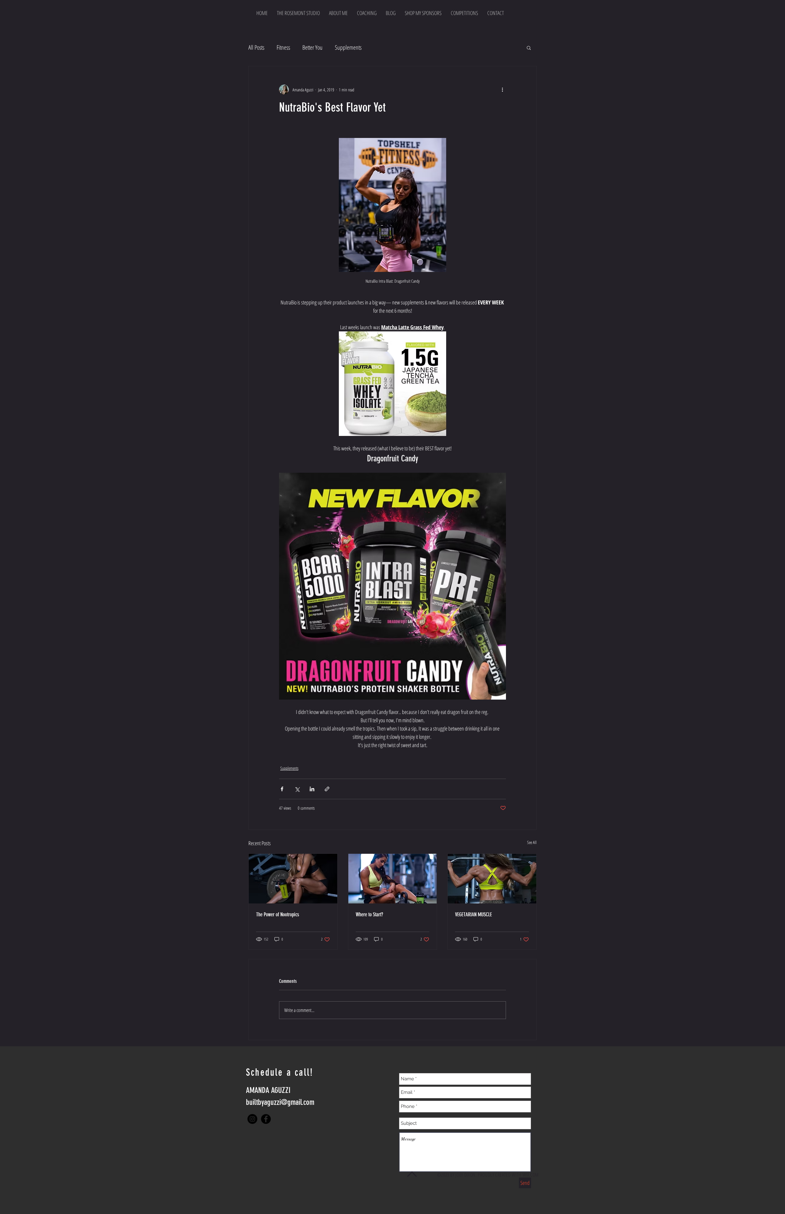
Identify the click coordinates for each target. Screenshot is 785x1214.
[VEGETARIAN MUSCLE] (492, 878)
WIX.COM (531, 1174)
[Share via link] (327, 789)
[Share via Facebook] (282, 789)
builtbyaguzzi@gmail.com (280, 1102)
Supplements (348, 47)
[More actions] (502, 89)
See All (532, 842)
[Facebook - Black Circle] (266, 1119)
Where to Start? (369, 914)
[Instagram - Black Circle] (252, 1119)
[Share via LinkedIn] (312, 789)
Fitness (283, 47)
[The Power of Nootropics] (293, 878)
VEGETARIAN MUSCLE (473, 914)
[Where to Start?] (392, 878)
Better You (312, 47)
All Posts (256, 47)
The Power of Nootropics (277, 914)
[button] (529, 47)
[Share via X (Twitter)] (297, 789)
